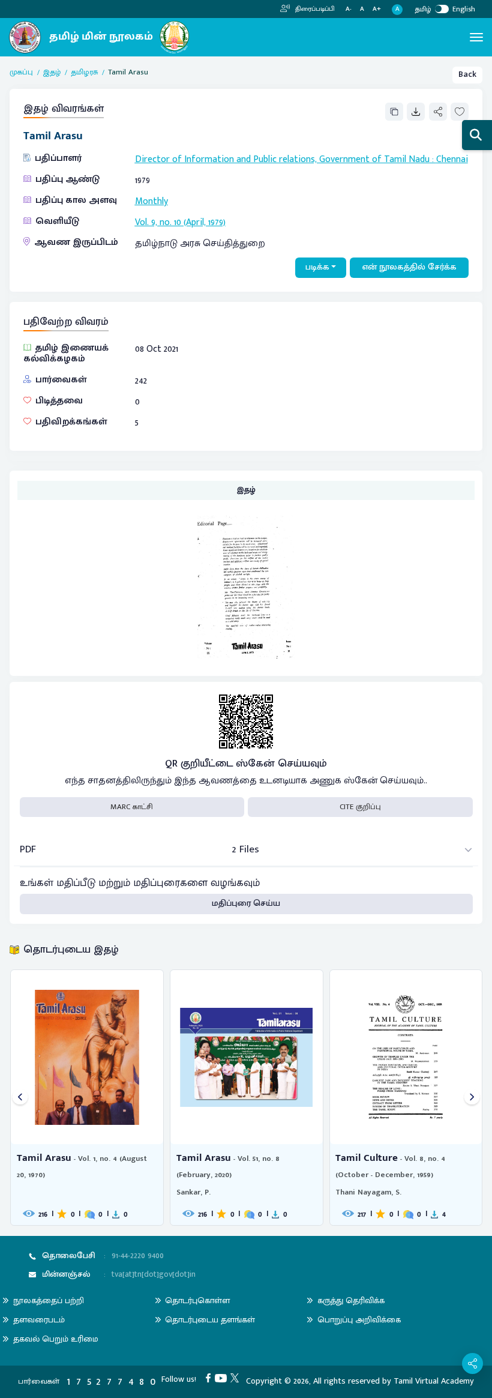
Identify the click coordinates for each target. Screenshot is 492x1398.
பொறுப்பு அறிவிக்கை (359, 1319)
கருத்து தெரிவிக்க (351, 1300)
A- (349, 9)
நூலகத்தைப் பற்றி (48, 1300)
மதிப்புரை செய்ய (246, 903)
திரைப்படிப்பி (314, 9)
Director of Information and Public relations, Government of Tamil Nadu (282, 159)
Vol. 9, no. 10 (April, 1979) (180, 222)
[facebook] (210, 1377)
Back (467, 74)
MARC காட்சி (131, 806)
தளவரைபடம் (39, 1319)
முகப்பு (21, 73)
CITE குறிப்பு (360, 806)
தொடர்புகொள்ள (197, 1300)
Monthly (151, 201)
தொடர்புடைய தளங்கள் (210, 1319)
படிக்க (317, 267)
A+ (377, 9)
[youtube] (223, 1377)
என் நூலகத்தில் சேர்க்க (409, 267)
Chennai (452, 159)
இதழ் (52, 73)
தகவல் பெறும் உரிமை (55, 1339)
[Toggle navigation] (476, 37)
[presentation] (20, 1097)
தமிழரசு (84, 73)
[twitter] (236, 1377)
